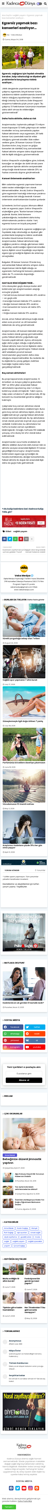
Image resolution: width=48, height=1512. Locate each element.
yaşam (7, 1246)
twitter (37, 1027)
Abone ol (24, 1080)
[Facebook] (4, 539)
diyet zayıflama (10, 1237)
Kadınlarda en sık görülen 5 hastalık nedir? (23, 1003)
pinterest (15, 1040)
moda (37, 1237)
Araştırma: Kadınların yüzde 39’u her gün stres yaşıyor (22, 846)
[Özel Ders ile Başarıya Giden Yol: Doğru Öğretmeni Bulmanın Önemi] (8, 1203)
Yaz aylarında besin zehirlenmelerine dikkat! (26, 1188)
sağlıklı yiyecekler (35, 1241)
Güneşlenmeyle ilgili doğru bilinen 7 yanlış (23, 721)
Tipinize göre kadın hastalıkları (12, 1308)
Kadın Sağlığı (22, 1228)
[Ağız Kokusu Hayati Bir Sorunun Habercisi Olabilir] (8, 1177)
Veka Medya (22, 575)
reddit (37, 1033)
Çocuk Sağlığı (19, 1246)
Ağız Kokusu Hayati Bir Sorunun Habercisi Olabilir (29, 1175)
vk (37, 1040)
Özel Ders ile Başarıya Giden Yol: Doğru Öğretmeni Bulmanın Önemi (29, 1202)
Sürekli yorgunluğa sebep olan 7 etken (21, 638)
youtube (37, 1047)
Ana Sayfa (6, 15)
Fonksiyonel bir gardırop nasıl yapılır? (32, 1281)
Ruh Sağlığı (8, 1232)
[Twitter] (9, 539)
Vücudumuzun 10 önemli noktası (18, 804)
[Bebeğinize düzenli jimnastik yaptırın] (24, 1135)
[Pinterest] (20, 539)
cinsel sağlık (35, 1232)
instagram (15, 1047)
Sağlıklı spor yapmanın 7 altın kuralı (20, 680)
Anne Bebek (8, 1228)
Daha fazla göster (35, 599)
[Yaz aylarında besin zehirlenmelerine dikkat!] (8, 1190)
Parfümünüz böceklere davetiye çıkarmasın (24, 763)
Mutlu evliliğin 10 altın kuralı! (11, 1279)
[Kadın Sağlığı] (24, 983)
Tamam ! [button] (9, 1507)
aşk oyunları (22, 1232)
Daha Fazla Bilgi (25, 1501)
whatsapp (14, 1033)
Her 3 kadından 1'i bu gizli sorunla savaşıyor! (35, 1310)
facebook (14, 1027)
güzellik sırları (26, 1237)
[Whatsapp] (15, 539)
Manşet (34, 1228)
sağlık (6, 1241)
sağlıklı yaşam (19, 15)
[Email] (26, 539)
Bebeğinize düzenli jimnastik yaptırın (22, 1161)
